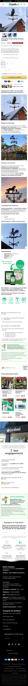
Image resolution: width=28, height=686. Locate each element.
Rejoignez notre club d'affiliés (12, 613)
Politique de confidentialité (14, 666)
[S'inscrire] (24, 533)
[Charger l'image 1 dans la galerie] (4, 35)
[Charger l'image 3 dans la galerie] (14, 35)
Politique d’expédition (21, 668)
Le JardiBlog (6, 629)
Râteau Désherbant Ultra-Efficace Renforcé (20, 392)
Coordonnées (15, 673)
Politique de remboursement (18, 664)
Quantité (3, 67)
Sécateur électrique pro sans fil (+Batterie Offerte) (7, 392)
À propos (5, 626)
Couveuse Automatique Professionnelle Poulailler (19, 414)
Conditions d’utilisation (9, 668)
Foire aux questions (9, 619)
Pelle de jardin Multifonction (6, 413)
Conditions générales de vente (10, 670)
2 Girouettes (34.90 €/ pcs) (10, 54)
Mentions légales (22, 670)
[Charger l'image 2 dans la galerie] (9, 35)
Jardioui (8, 664)
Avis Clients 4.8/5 (8, 616)
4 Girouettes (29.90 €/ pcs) (10, 57)
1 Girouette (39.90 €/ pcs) (10, 51)
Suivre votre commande (10, 623)
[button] (3, 4)
